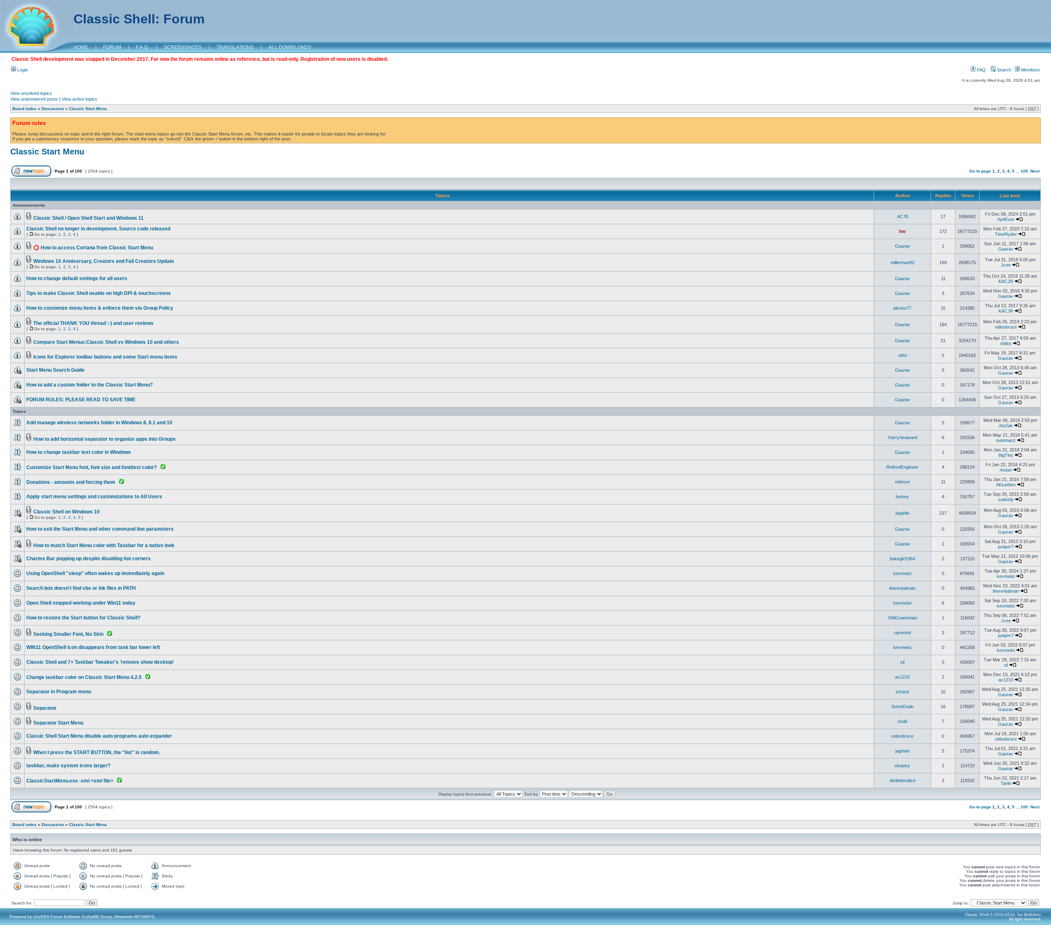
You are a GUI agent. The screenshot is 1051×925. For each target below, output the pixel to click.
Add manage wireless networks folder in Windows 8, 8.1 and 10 (99, 423)
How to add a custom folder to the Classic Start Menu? (89, 385)
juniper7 (1006, 546)
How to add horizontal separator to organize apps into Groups (104, 439)
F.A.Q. (142, 47)
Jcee (1006, 264)
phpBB (39, 916)
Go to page (980, 171)
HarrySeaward (902, 437)
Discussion (52, 108)
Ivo (902, 231)
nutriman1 (1006, 440)
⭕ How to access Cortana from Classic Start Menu (93, 248)
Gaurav (902, 246)
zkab (902, 721)
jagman (902, 750)
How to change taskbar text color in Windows (78, 452)
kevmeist (902, 573)
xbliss (1006, 343)
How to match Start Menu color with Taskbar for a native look (103, 545)
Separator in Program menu (58, 692)
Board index (24, 108)
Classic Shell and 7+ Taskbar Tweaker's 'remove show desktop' (100, 662)
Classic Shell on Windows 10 (66, 512)
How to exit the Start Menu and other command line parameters (100, 529)
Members (1030, 69)
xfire (902, 355)
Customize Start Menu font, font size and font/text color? (91, 467)
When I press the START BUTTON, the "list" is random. (96, 752)
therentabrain (902, 588)
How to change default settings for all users (76, 278)
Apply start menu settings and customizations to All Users (94, 496)
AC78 (902, 216)
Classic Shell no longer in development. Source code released (98, 229)
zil (902, 662)
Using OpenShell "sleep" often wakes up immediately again (95, 573)
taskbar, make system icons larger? (68, 766)
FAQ (980, 69)
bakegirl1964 (902, 558)
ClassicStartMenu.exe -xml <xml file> (69, 781)
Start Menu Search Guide (55, 370)
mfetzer (902, 481)
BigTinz (1005, 455)
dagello (902, 513)
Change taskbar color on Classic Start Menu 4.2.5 (84, 677)
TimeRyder (1006, 234)
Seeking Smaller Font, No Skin (68, 634)
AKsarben (1006, 484)
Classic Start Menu (88, 108)
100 (1024, 171)
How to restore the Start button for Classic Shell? (83, 618)
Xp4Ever (1005, 219)
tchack (902, 691)
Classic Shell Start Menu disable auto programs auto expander (99, 736)
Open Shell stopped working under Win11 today (80, 603)
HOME (80, 47)
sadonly (1006, 499)
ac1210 (902, 676)
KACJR (1005, 281)
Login (22, 69)
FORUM (112, 47)
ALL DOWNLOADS (289, 47)
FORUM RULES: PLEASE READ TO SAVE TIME (80, 400)
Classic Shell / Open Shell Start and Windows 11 (88, 218)
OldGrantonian (902, 617)
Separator (45, 708)
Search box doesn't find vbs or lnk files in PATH (81, 588)
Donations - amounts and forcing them (70, 482)
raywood (902, 632)
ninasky (902, 765)
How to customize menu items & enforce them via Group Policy (99, 308)
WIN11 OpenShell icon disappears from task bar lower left (93, 647)
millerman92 (902, 262)
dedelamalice (903, 780)
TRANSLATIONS (235, 47)
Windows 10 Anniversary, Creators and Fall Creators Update (103, 261)
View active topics (79, 99)
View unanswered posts (34, 99)
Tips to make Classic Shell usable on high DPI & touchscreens (98, 293)
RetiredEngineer (902, 467)
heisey (902, 496)
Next (1035, 171)
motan (1006, 469)
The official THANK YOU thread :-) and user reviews (93, 323)
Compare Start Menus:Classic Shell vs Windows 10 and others (106, 342)
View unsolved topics (31, 93)
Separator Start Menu (58, 723)
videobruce (1006, 326)
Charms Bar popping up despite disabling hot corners (88, 558)
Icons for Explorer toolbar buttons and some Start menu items (105, 357)
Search (1003, 69)
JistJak (1005, 425)
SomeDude (902, 706)
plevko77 (902, 308)
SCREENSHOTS (183, 47)
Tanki (1006, 783)
